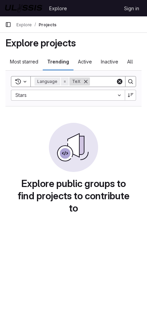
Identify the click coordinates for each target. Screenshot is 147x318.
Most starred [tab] (24, 61)
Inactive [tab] (109, 61)
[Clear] (120, 81)
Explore (58, 8)
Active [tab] (85, 61)
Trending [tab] (58, 61)
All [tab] (130, 61)
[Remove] (86, 81)
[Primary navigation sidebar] (8, 24)
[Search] (130, 81)
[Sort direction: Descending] (130, 95)
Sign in (131, 8)
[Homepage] (24, 8)
